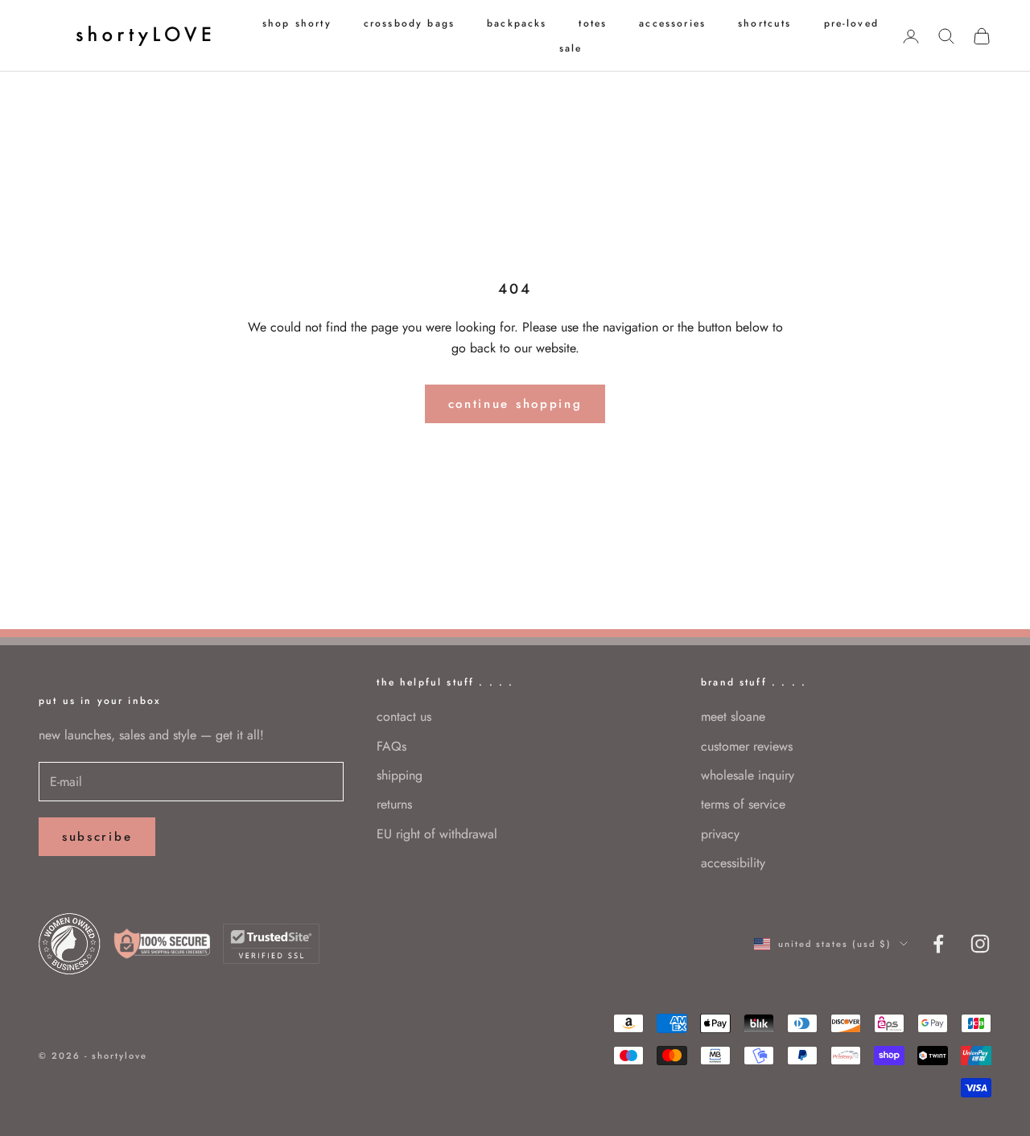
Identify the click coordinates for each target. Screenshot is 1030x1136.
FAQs (391, 746)
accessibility (733, 863)
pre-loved (851, 23)
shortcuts (764, 23)
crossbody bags (409, 23)
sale (571, 48)
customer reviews (747, 746)
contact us (404, 716)
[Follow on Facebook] (938, 943)
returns (394, 804)
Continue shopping (515, 404)
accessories (672, 23)
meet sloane (733, 716)
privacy (720, 834)
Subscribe (97, 837)
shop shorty (297, 23)
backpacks (516, 23)
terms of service (743, 804)
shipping (399, 775)
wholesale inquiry (747, 775)
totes (593, 23)
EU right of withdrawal (437, 834)
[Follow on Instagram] (980, 943)
